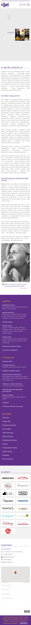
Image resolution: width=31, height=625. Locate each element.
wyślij (27, 611)
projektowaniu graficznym (15, 103)
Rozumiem (24, 623)
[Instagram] (20, 5)
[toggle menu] (28, 5)
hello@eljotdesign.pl (9, 557)
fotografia (11, 131)
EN (24, 4)
